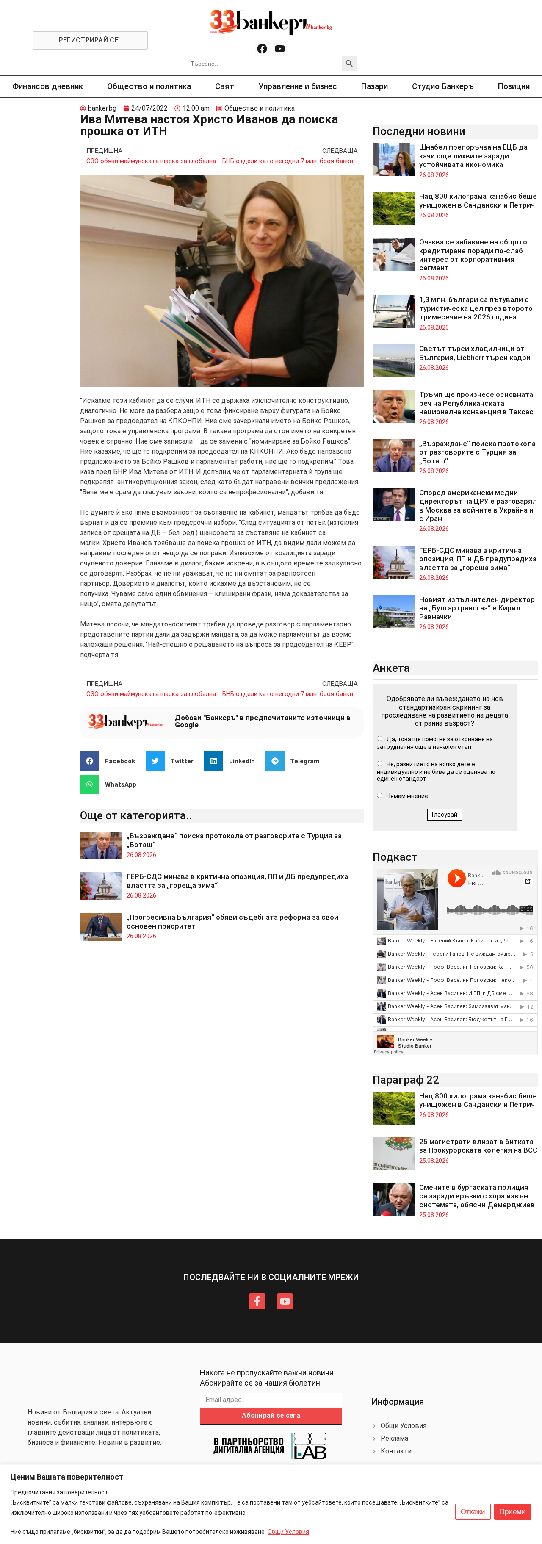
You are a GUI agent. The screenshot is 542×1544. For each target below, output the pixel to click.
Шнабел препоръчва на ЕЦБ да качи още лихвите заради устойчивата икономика (473, 156)
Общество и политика (149, 86)
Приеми (513, 1512)
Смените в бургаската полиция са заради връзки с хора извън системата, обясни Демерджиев (477, 1196)
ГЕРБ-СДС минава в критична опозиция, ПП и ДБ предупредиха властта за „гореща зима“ (477, 559)
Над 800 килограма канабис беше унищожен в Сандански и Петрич (478, 200)
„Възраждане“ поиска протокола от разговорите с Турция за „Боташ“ (477, 452)
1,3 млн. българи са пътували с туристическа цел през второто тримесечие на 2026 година (476, 308)
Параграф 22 (406, 1079)
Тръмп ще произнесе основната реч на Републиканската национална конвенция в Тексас (476, 403)
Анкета (391, 668)
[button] (110, 761)
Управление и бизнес (298, 86)
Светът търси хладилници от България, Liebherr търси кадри (475, 352)
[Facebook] (262, 49)
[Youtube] (280, 49)
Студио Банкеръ (443, 86)
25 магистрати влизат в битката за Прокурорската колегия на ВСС (478, 1145)
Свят (224, 86)
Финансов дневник (47, 86)
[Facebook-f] (257, 1301)
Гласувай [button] (444, 814)
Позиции (514, 86)
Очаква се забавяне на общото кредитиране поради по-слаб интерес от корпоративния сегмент (473, 255)
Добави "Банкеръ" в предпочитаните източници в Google (263, 721)
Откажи (473, 1512)
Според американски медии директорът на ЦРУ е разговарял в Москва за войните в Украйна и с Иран (478, 505)
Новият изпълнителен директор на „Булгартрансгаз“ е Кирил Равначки (477, 608)
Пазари (374, 86)
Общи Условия (288, 1531)
